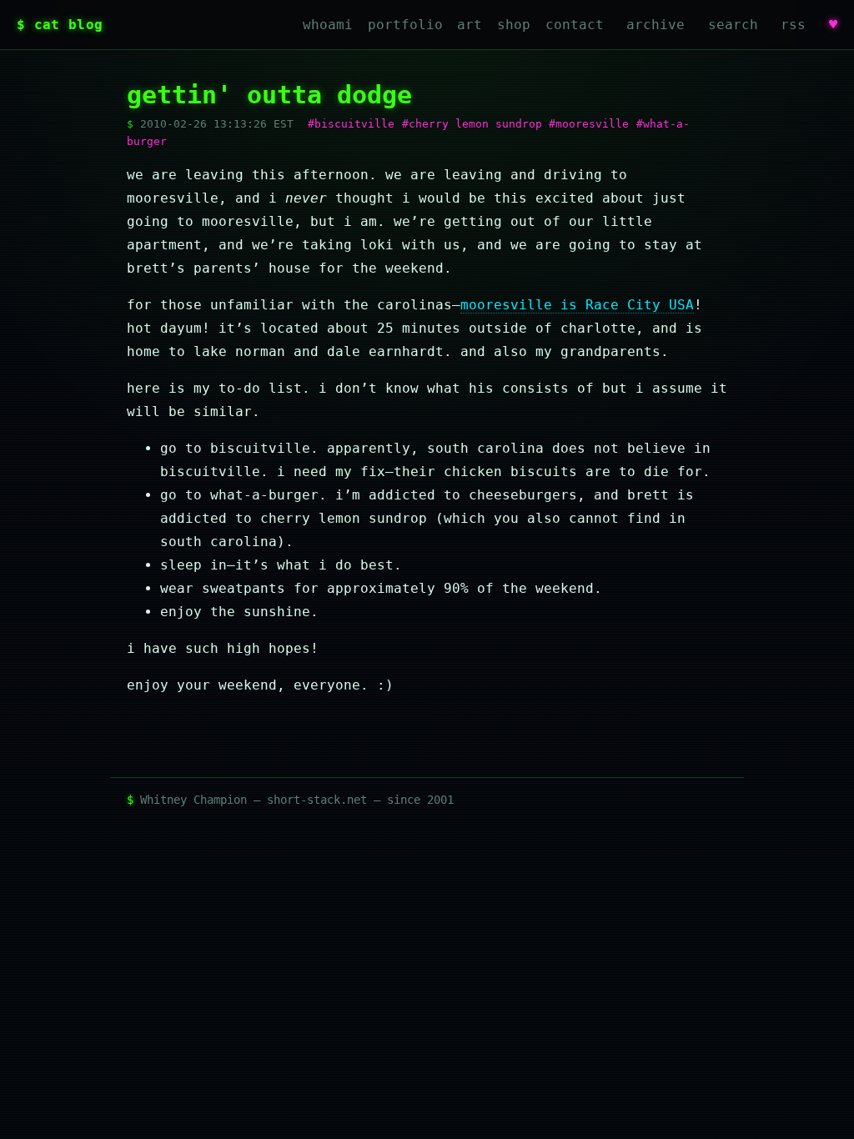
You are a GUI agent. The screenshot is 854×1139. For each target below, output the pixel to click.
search (733, 25)
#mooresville (589, 124)
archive (655, 25)
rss (793, 25)
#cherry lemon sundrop (472, 124)
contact (574, 25)
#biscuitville (351, 124)
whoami (328, 25)
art (469, 25)
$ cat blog (60, 25)
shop (513, 25)
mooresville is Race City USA (577, 305)
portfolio (405, 25)
